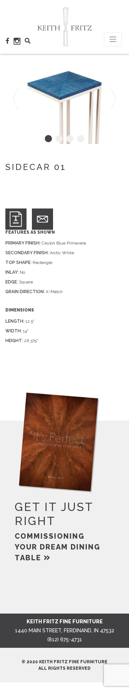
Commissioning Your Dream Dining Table (57, 547)
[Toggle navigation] (113, 39)
